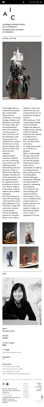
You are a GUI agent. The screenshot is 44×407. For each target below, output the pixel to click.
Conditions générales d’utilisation (26, 395)
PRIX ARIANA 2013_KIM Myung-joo (16, 374)
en (33, 2)
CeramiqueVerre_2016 (11, 371)
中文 (37, 2)
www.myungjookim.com (11, 352)
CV (3, 359)
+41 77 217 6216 (6, 395)
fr (30, 2)
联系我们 (25, 392)
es (41, 2)
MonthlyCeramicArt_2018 (12, 369)
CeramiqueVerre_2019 (11, 367)
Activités (25, 383)
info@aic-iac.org (7, 394)
